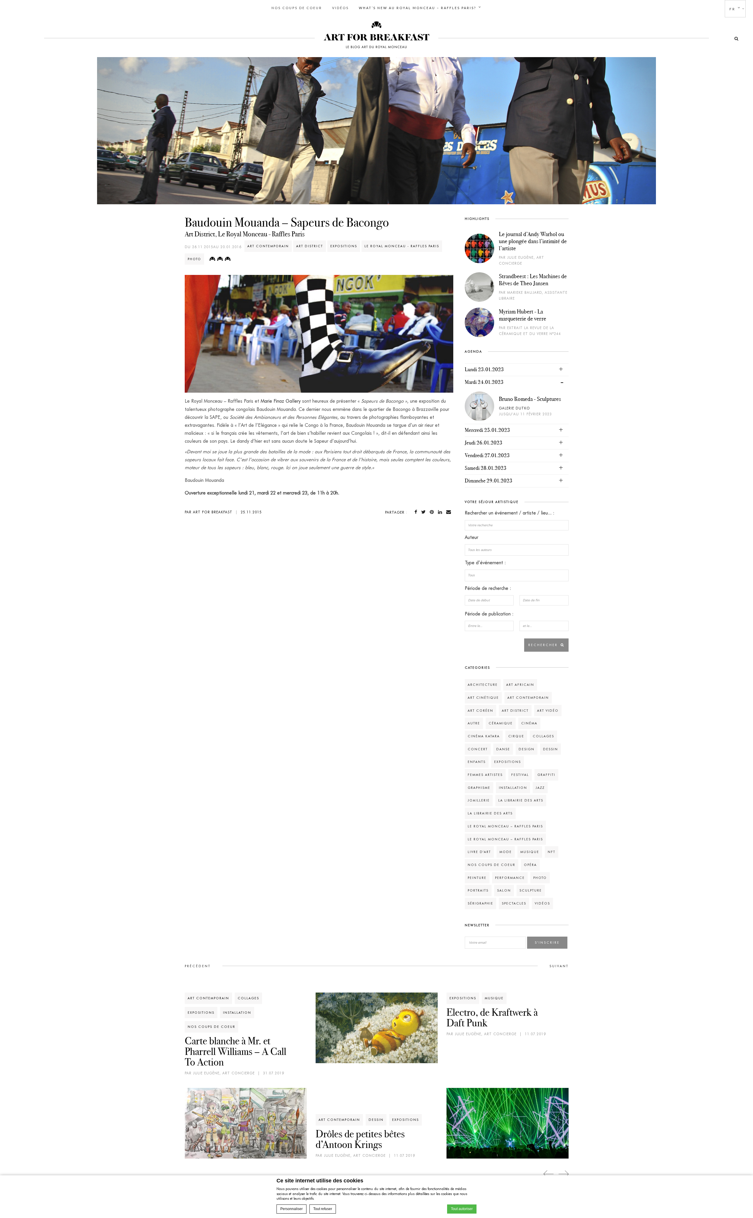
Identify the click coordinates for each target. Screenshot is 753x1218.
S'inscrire (547, 942)
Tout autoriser (462, 1209)
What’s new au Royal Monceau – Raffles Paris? (417, 8)
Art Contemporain (268, 246)
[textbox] (516, 550)
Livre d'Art (479, 852)
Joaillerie (479, 800)
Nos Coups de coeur (296, 8)
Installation (513, 788)
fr (732, 9)
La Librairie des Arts (520, 800)
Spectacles (514, 903)
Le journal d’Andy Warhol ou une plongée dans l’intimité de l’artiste (533, 241)
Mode (505, 852)
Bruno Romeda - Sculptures (530, 398)
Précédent (198, 966)
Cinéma (529, 723)
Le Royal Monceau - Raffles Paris (401, 246)
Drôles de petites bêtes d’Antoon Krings (360, 1139)
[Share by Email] (449, 512)
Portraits (478, 890)
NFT (551, 852)
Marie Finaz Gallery (281, 401)
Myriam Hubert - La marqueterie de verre (522, 315)
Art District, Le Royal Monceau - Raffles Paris (245, 234)
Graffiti (546, 775)
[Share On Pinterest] (433, 512)
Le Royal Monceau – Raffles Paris (505, 826)
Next (563, 1174)
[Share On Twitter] (424, 512)
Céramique (501, 723)
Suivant (559, 966)
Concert (478, 749)
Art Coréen (480, 710)
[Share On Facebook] (416, 512)
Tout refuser (322, 1209)
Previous (549, 1174)
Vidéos (340, 8)
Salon (504, 890)
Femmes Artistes (485, 775)
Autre (474, 723)
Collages (543, 736)
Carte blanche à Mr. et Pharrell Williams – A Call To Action (235, 1051)
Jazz (540, 788)
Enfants (477, 762)
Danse (503, 749)
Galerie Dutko (514, 408)
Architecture (483, 685)
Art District (309, 246)
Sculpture (530, 890)
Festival (520, 775)
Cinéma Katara (484, 736)
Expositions (343, 246)
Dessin (550, 749)
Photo (194, 259)
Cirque (516, 736)
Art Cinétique (483, 698)
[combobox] (516, 550)
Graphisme (479, 788)
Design (526, 749)
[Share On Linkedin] (441, 512)
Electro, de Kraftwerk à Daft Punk (492, 1017)
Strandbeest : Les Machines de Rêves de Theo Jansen (533, 280)
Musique (529, 852)
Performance (510, 878)
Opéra (530, 865)
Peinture (477, 878)
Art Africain (520, 685)
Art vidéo (548, 710)
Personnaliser (291, 1209)
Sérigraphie (480, 903)
